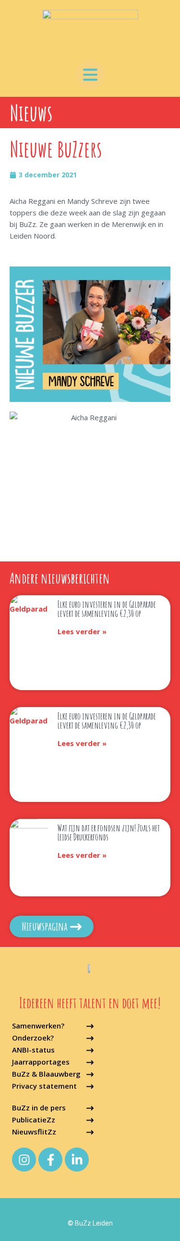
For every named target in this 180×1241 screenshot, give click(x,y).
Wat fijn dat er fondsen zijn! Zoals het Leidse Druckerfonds (109, 832)
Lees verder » (82, 631)
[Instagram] (24, 1160)
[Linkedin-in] (77, 1160)
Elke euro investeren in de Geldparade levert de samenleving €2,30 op (107, 609)
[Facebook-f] (50, 1160)
